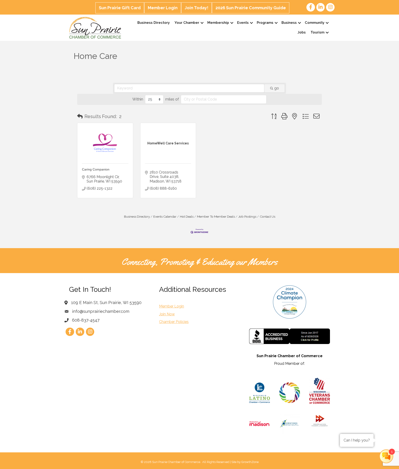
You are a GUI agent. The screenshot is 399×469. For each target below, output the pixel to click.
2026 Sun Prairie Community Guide (250, 7)
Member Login (163, 7)
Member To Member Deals (216, 216)
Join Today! (196, 7)
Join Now (167, 314)
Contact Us (267, 216)
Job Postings (247, 216)
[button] (80, 116)
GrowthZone (250, 462)
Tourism (317, 32)
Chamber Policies (174, 322)
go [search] (276, 88)
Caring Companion (95, 169)
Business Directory (153, 23)
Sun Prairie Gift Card (120, 7)
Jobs (301, 32)
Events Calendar (164, 216)
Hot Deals (186, 216)
